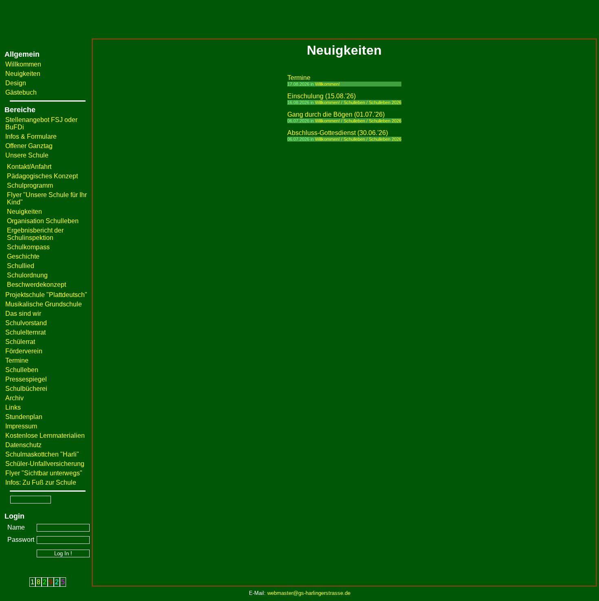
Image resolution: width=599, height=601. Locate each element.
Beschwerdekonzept (36, 284)
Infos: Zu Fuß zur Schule (40, 482)
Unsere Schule (26, 155)
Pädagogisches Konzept (42, 176)
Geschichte (23, 256)
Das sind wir (23, 313)
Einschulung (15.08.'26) (321, 96)
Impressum (21, 426)
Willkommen (23, 64)
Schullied (20, 265)
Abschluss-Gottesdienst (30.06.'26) (337, 132)
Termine (17, 360)
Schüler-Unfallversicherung (44, 463)
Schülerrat (20, 341)
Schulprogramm (30, 185)
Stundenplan (23, 416)
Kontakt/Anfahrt (29, 166)
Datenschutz (23, 444)
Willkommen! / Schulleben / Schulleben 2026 (358, 102)
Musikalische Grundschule (43, 304)
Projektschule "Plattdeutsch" (46, 294)
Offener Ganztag (29, 145)
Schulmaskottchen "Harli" (42, 454)
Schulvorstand (26, 322)
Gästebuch (21, 92)
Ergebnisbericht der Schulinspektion (35, 234)
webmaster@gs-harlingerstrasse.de (308, 593)
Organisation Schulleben (43, 220)
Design (15, 83)
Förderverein (23, 351)
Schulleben (21, 369)
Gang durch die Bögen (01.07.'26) (336, 114)
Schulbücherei (26, 388)
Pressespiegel (26, 379)
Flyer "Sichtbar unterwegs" (43, 473)
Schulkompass (28, 247)
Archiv (14, 398)
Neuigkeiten (22, 73)
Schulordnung (27, 275)
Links (13, 407)
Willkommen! (327, 84)
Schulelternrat (25, 332)
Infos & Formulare (31, 136)
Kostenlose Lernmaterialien (45, 435)
